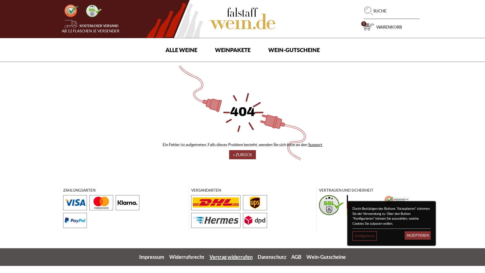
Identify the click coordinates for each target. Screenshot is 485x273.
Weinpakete (233, 50)
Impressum (151, 257)
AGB (296, 257)
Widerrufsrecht (186, 257)
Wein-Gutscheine (294, 50)
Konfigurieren (365, 236)
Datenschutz (272, 257)
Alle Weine (181, 50)
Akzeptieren (418, 235)
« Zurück (242, 154)
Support (315, 144)
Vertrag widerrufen (231, 257)
